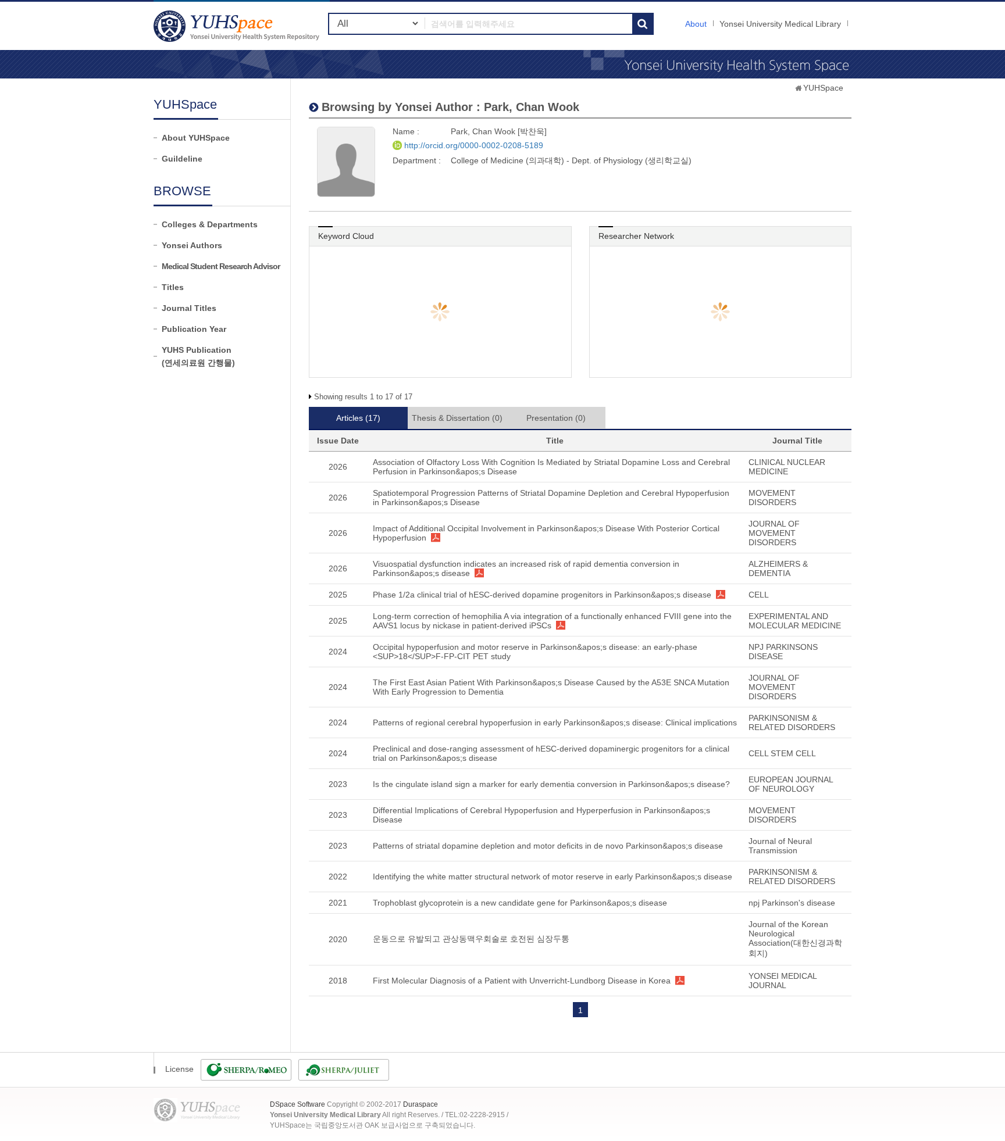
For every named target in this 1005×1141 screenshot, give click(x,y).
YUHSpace (823, 87)
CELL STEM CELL (782, 753)
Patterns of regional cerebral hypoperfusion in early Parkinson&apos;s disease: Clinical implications (555, 722)
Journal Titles (189, 308)
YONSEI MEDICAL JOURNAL (783, 980)
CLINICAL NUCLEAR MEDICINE (787, 466)
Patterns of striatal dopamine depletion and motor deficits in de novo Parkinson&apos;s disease (548, 845)
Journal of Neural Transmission (780, 845)
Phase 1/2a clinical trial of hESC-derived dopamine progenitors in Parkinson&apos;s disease (542, 594)
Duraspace (420, 1104)
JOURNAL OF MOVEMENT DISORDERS (774, 533)
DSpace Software (297, 1104)
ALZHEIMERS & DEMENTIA (778, 568)
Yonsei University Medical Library (780, 23)
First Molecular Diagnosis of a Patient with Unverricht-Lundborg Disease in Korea (522, 980)
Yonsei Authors (192, 245)
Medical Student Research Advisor (221, 266)
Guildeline (182, 158)
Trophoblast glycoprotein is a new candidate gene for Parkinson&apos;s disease (520, 902)
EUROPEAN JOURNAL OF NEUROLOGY (791, 784)
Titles (173, 287)
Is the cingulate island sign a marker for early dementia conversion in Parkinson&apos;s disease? (551, 784)
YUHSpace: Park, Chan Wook (238, 25)
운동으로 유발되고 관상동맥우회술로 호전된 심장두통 (471, 938)
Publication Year (194, 329)
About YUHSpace (196, 137)
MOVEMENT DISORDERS (772, 497)
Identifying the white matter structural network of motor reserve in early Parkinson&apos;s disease (552, 876)
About (696, 23)
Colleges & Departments (210, 224)
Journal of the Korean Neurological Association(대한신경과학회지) (795, 939)
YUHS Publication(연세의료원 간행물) (198, 356)
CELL (759, 594)
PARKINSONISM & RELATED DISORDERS (792, 722)
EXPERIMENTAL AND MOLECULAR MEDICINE (795, 620)
